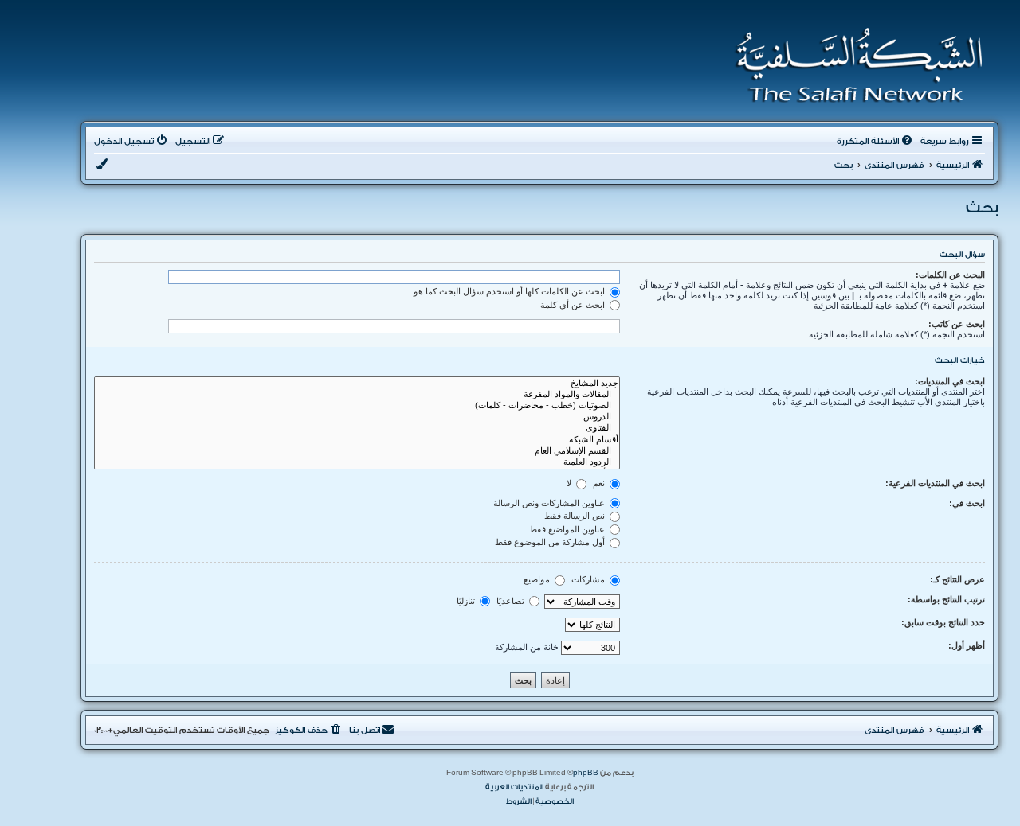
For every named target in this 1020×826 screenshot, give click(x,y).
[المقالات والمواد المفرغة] (357, 394)
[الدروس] (357, 417)
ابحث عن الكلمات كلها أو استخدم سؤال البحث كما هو (510, 291)
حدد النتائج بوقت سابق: (943, 622)
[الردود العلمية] (357, 462)
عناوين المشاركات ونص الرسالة (550, 503)
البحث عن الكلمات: (950, 274)
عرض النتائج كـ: (957, 579)
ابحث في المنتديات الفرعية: (935, 483)
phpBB (585, 773)
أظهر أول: (966, 645)
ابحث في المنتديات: (950, 381)
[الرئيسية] (854, 65)
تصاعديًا (511, 601)
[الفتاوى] (357, 428)
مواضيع (538, 579)
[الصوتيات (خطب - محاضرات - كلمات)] (357, 405)
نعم (600, 483)
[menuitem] (876, 141)
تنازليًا (467, 601)
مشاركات (589, 579)
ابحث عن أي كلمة (573, 305)
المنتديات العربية (514, 787)
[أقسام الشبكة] (357, 440)
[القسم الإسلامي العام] (357, 451)
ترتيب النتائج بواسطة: (946, 599)
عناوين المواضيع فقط (568, 529)
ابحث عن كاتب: (956, 324)
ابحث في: (967, 503)
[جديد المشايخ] (357, 383)
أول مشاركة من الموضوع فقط (551, 542)
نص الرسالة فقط (575, 515)
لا (570, 483)
